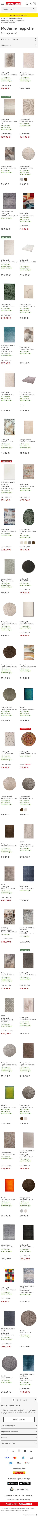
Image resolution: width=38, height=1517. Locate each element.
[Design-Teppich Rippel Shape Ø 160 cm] (9, 651)
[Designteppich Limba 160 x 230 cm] (9, 1139)
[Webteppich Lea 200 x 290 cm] (9, 379)
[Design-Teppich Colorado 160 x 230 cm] (9, 916)
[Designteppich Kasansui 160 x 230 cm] (9, 831)
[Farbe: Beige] (25, 542)
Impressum (16, 1495)
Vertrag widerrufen (29, 1515)
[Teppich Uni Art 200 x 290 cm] (9, 1092)
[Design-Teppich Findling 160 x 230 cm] (28, 291)
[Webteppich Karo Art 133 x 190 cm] (9, 1275)
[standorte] (27, 4)
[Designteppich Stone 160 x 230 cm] (9, 959)
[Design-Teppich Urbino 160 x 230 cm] (28, 379)
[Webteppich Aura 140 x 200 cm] (28, 1363)
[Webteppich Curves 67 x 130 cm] (28, 200)
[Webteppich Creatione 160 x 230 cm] (9, 60)
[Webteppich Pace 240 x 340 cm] (28, 1232)
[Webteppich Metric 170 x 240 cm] (9, 873)
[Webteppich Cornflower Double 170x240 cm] (9, 1004)
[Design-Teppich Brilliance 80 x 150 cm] (9, 153)
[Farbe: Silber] (21, 179)
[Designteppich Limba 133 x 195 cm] (28, 105)
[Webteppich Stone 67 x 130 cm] (9, 426)
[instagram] (19, 1451)
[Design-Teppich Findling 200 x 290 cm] (28, 426)
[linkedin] (31, 1451)
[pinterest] (13, 1451)
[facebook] (7, 1451)
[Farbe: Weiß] (21, 405)
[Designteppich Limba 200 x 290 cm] (9, 291)
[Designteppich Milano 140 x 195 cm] (9, 1232)
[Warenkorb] (35, 4)
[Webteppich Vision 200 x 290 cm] (28, 916)
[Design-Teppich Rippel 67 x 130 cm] (9, 566)
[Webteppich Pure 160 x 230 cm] (28, 1139)
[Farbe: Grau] (29, 542)
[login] (31, 4)
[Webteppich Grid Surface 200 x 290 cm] (28, 246)
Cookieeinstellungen (13, 1499)
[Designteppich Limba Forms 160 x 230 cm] (28, 516)
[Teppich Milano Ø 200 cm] (28, 1318)
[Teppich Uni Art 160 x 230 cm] (28, 694)
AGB (23, 1495)
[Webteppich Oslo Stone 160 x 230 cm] (9, 200)
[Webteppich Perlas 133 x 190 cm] (28, 873)
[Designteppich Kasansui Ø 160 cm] (28, 153)
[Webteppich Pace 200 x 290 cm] (28, 609)
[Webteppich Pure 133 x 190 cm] (9, 334)
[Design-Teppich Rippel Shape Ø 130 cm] (9, 609)
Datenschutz (29, 1495)
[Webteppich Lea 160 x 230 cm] (9, 738)
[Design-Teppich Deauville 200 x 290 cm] (28, 651)
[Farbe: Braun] (25, 179)
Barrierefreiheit (25, 1499)
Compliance (8, 1495)
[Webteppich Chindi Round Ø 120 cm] (28, 738)
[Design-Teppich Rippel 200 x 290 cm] (28, 60)
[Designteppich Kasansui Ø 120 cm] (28, 783)
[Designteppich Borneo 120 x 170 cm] (28, 334)
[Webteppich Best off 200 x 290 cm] (9, 516)
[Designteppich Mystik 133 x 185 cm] (28, 1275)
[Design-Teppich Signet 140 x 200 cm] (28, 831)
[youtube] (25, 1451)
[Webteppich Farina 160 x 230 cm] (28, 470)
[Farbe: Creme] (21, 542)
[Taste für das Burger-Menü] (2, 3)
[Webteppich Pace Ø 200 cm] (28, 566)
